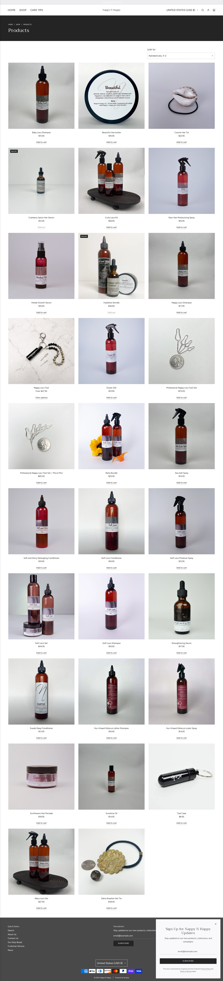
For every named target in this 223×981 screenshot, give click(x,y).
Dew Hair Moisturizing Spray (182, 217)
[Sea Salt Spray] (182, 436)
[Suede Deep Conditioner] (41, 691)
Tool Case (181, 813)
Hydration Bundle (111, 302)
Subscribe (123, 943)
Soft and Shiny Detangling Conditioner (41, 558)
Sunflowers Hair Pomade (41, 813)
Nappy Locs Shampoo (182, 302)
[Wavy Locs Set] (41, 862)
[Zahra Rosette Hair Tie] (111, 862)
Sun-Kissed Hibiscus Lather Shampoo (111, 728)
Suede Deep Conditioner (41, 728)
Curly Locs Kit (111, 217)
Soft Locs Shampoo (111, 643)
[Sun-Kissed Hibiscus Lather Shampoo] (111, 691)
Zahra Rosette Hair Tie (111, 898)
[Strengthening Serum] (182, 606)
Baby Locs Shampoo (41, 132)
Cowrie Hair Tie (181, 132)
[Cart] (214, 10)
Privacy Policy (205, 969)
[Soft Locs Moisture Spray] (182, 521)
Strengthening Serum (182, 643)
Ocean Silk (111, 388)
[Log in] (208, 10)
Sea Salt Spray (181, 473)
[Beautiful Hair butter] (111, 96)
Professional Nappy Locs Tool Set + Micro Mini (41, 473)
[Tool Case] (182, 777)
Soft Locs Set (41, 643)
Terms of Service (186, 971)
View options (41, 397)
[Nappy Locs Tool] (41, 351)
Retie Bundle (111, 473)
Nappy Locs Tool (41, 388)
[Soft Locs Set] (41, 606)
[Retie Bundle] (111, 436)
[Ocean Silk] (111, 351)
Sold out (41, 227)
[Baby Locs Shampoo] (41, 96)
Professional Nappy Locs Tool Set (181, 388)
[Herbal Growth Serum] (41, 266)
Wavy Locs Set (41, 898)
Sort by (151, 50)
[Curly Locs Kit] (111, 181)
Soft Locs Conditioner (111, 558)
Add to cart (41, 142)
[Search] (202, 10)
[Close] (215, 924)
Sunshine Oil (111, 813)
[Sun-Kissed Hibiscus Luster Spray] (182, 691)
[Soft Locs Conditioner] (111, 521)
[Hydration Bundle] (111, 266)
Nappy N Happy (111, 10)
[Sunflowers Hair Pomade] (41, 777)
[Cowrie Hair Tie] (182, 96)
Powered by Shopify (122, 978)
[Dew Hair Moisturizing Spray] (182, 181)
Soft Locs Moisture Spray (181, 558)
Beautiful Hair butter (111, 132)
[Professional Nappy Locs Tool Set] (182, 351)
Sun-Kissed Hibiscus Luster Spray (181, 728)
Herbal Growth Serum (41, 302)
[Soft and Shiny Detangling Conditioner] (41, 521)
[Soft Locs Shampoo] (111, 606)
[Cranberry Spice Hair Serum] (41, 181)
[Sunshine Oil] (111, 777)
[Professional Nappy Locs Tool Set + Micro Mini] (41, 436)
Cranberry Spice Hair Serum (41, 217)
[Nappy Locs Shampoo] (182, 266)
